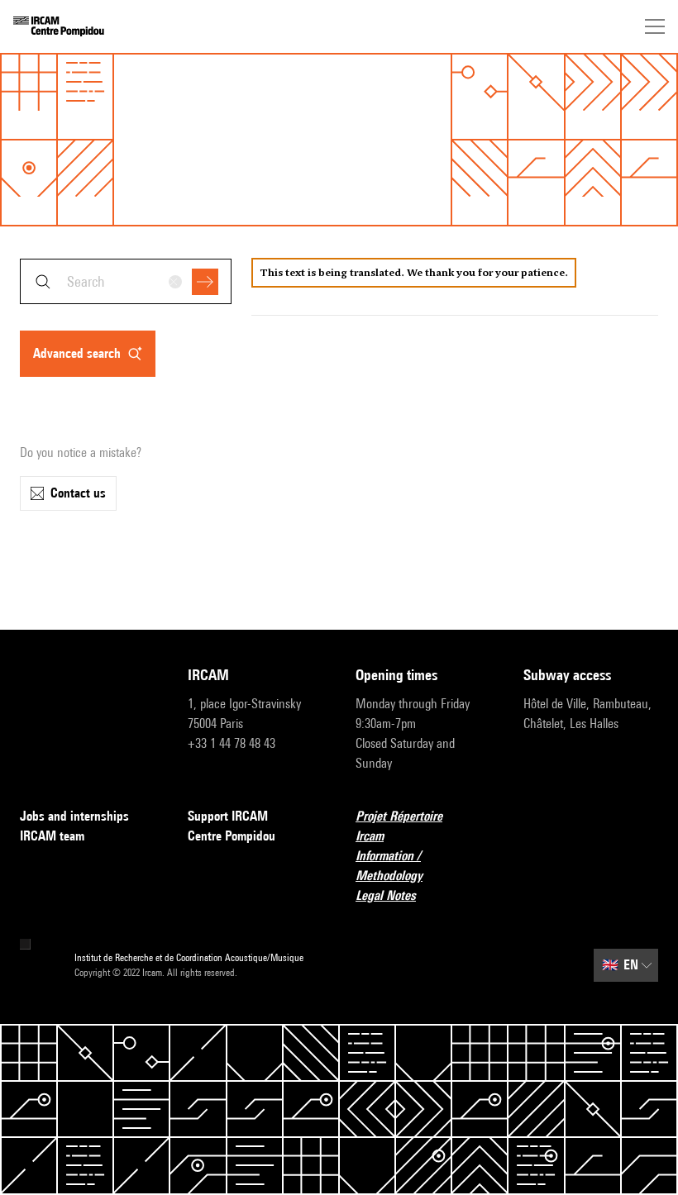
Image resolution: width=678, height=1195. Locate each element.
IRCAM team (52, 836)
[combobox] (126, 281)
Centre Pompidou (231, 836)
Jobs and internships (74, 816)
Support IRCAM (228, 816)
